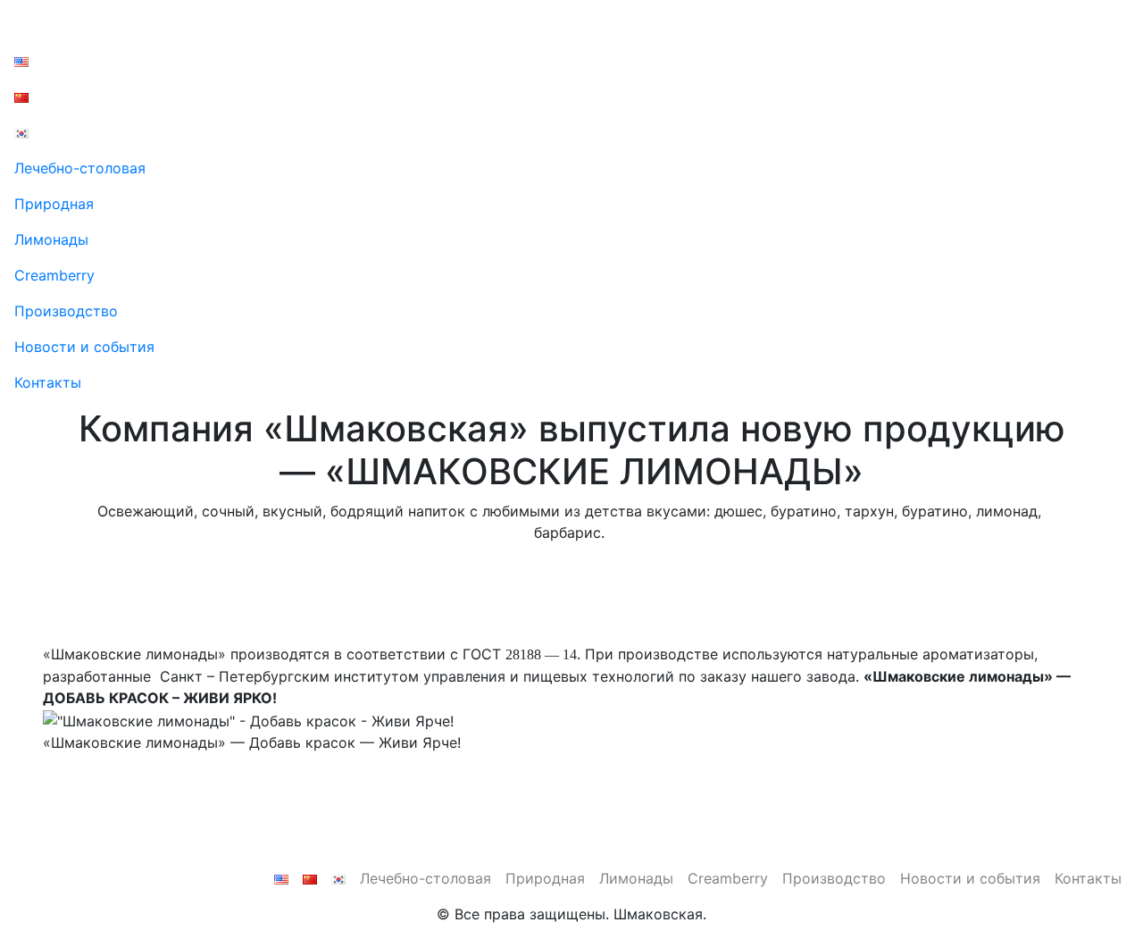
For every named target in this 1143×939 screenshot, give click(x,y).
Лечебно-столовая (80, 168)
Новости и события (84, 347)
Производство (66, 311)
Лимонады (51, 239)
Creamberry (54, 275)
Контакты (47, 382)
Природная (54, 204)
